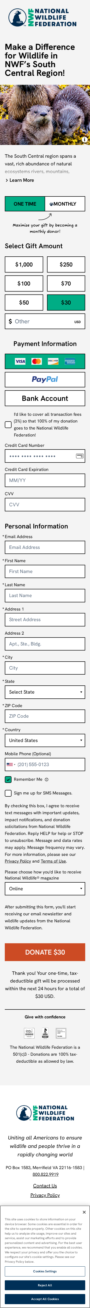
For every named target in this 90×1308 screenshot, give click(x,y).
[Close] (84, 1212)
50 (24, 302)
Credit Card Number (24, 445)
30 (66, 302)
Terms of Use (53, 861)
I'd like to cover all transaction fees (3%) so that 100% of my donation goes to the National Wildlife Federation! (47, 424)
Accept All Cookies (45, 1299)
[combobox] (11, 764)
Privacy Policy (18, 861)
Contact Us (45, 1186)
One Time (25, 204)
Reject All (45, 1285)
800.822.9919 (46, 1174)
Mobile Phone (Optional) (28, 753)
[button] (45, 180)
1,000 (24, 264)
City (8, 657)
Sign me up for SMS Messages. (43, 793)
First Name (15, 560)
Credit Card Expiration (26, 469)
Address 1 (14, 609)
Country (12, 729)
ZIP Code (13, 705)
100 (24, 283)
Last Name (15, 584)
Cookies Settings (45, 1271)
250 (66, 264)
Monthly (65, 204)
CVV (9, 493)
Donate (45, 952)
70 (66, 283)
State (10, 681)
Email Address (18, 536)
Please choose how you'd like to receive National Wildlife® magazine (43, 875)
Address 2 (14, 633)
